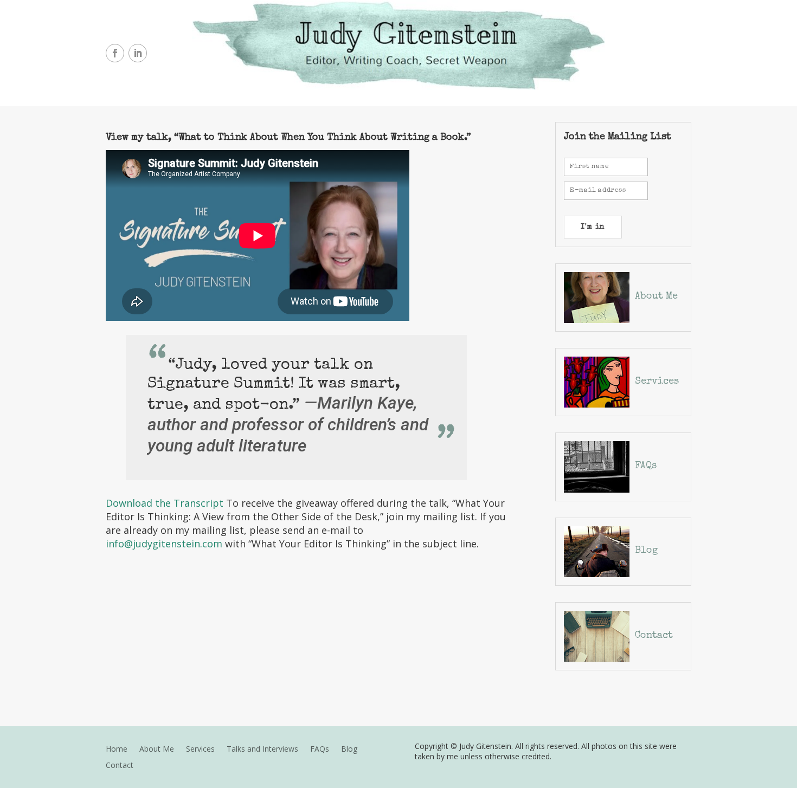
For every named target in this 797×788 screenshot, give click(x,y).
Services (657, 381)
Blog (646, 551)
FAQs (646, 466)
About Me (656, 296)
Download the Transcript (164, 502)
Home (116, 749)
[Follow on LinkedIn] (137, 53)
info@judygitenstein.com (164, 543)
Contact (654, 636)
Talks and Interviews (262, 749)
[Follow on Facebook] (115, 53)
